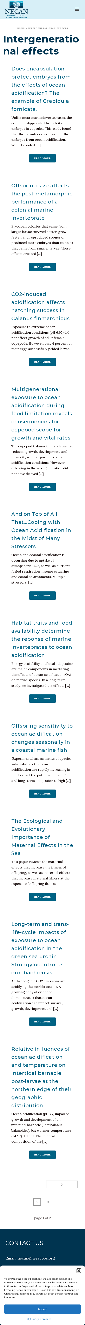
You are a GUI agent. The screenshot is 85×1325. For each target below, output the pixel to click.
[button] (79, 1271)
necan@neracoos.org (36, 1258)
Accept (42, 1309)
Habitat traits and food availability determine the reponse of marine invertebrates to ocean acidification (41, 639)
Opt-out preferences (39, 1318)
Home (21, 28)
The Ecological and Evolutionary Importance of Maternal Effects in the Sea (42, 837)
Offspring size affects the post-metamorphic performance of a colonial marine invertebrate (42, 202)
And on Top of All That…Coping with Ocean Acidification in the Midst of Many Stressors (41, 530)
